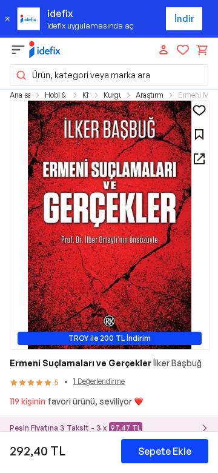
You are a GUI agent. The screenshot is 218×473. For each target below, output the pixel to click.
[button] (109, 75)
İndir (184, 18)
